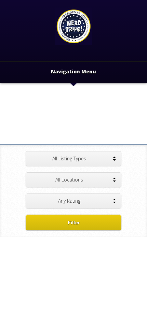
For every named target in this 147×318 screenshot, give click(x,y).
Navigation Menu (73, 72)
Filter (74, 222)
